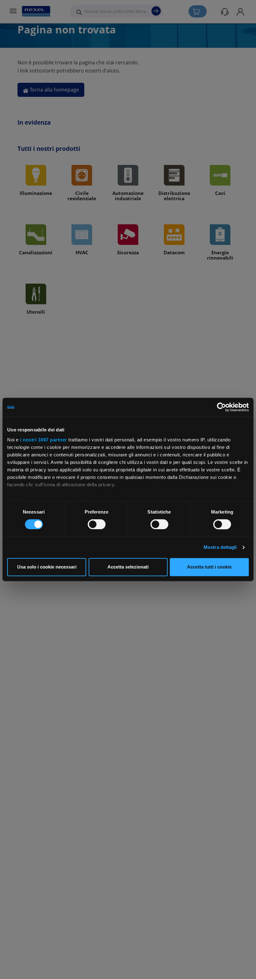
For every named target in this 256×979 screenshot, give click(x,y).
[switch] (97, 524)
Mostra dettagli (220, 547)
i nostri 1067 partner (43, 439)
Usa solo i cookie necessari (46, 567)
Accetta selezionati (128, 567)
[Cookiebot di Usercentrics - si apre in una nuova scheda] (221, 407)
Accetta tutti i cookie (209, 567)
